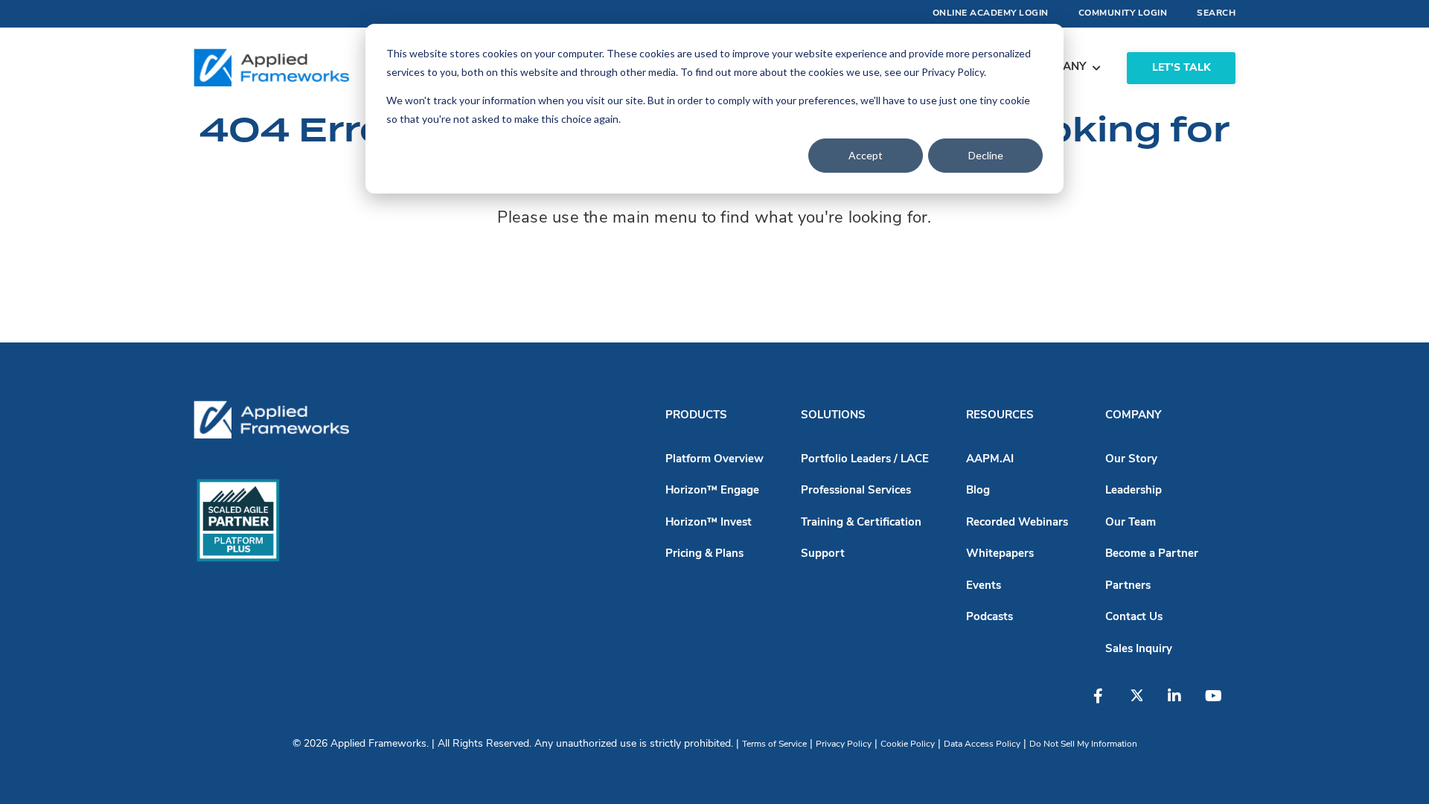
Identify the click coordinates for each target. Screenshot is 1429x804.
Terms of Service (774, 744)
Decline (985, 155)
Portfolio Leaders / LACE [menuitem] (865, 459)
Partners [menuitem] (1128, 586)
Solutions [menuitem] (833, 415)
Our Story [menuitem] (1131, 459)
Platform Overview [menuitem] (714, 459)
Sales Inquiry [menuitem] (1138, 649)
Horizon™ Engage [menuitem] (712, 491)
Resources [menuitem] (1000, 415)
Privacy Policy (844, 744)
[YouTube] (1218, 703)
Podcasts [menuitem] (989, 617)
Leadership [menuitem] (1133, 491)
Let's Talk (1181, 68)
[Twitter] (1144, 703)
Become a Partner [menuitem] (1151, 554)
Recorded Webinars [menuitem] (1017, 523)
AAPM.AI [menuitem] (990, 459)
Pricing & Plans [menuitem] (704, 554)
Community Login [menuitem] (1123, 13)
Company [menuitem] (1133, 415)
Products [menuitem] (696, 415)
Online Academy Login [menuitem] (991, 13)
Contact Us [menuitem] (1134, 617)
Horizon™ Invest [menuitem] (708, 523)
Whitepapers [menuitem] (1000, 554)
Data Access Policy (982, 744)
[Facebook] (1106, 703)
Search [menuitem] (1216, 13)
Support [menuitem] (823, 554)
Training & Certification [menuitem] (861, 523)
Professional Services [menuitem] (856, 491)
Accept (865, 155)
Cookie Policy (907, 744)
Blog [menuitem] (978, 491)
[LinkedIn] (1181, 703)
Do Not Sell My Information (1083, 744)
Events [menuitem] (983, 586)
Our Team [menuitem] (1130, 523)
